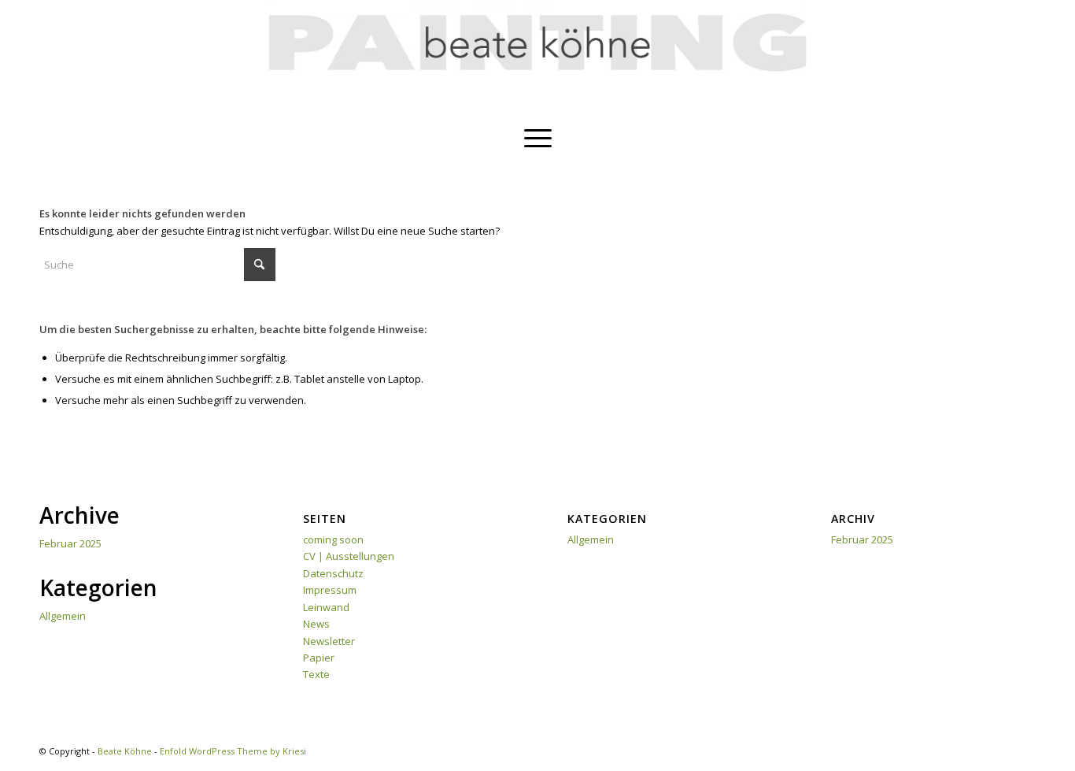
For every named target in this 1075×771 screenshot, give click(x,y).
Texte (316, 674)
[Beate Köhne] (538, 59)
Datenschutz (333, 573)
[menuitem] (538, 138)
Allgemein (62, 616)
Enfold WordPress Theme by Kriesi (233, 751)
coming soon (333, 539)
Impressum (329, 590)
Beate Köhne (125, 751)
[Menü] (538, 138)
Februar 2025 (70, 543)
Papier (318, 658)
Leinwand (326, 607)
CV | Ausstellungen (348, 556)
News (316, 624)
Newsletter (329, 641)
